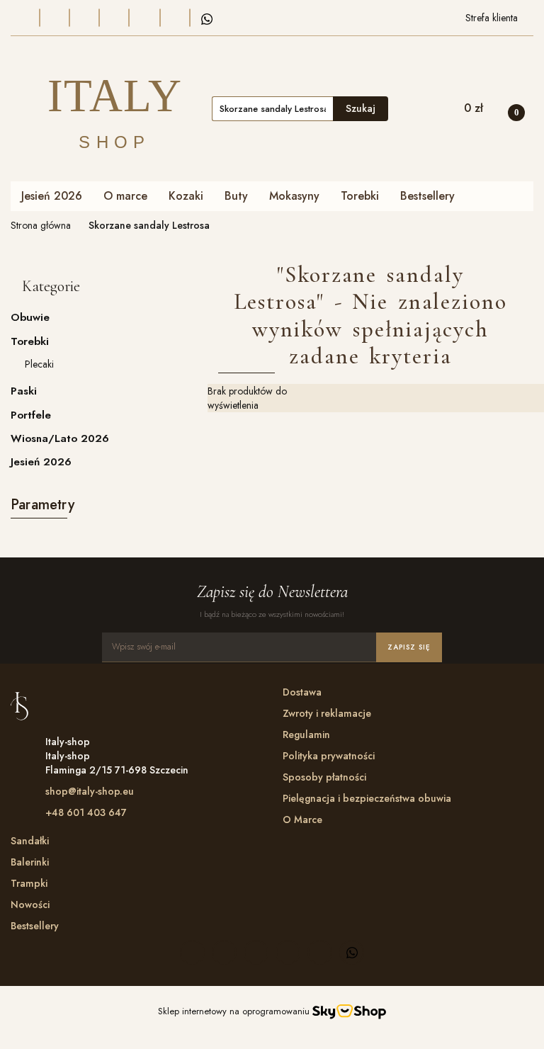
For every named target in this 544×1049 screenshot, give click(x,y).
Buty (236, 196)
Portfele (31, 415)
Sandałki (30, 841)
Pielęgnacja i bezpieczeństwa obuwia (367, 798)
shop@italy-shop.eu (89, 791)
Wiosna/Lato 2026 (60, 438)
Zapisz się (409, 647)
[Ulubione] (405, 108)
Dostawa (302, 692)
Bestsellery (427, 196)
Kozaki (186, 196)
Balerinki (30, 862)
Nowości (30, 904)
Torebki (360, 196)
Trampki (29, 883)
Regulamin (306, 734)
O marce (125, 196)
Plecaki (39, 364)
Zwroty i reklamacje (327, 713)
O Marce (302, 819)
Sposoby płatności (324, 777)
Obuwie (32, 317)
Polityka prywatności (329, 756)
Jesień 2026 (51, 196)
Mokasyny (294, 196)
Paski (24, 391)
